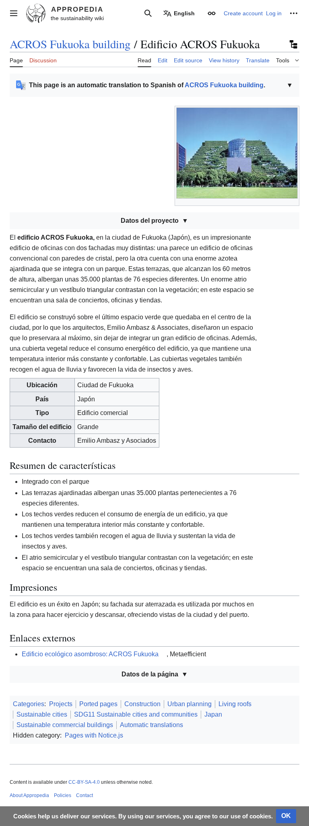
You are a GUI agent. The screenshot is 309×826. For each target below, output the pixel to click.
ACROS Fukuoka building (70, 43)
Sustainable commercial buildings (64, 724)
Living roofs (234, 704)
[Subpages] (292, 44)
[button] (14, 13)
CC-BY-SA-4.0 (84, 782)
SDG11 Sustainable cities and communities (136, 714)
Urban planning (189, 704)
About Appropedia (29, 795)
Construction (142, 704)
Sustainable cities (41, 714)
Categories (28, 704)
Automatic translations (151, 724)
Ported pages (98, 704)
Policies (62, 795)
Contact (84, 795)
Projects (60, 704)
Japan (213, 714)
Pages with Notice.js (94, 735)
